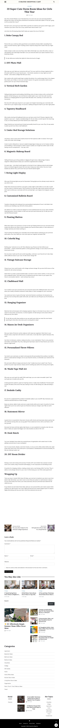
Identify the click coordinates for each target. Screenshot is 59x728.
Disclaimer (38, 723)
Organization (7, 683)
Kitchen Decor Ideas (9, 677)
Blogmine (36, 726)
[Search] (54, 1)
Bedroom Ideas (8, 660)
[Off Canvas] (5, 1)
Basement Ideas (8, 654)
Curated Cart (49, 715)
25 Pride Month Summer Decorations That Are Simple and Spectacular (46, 638)
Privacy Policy (32, 723)
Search (6, 601)
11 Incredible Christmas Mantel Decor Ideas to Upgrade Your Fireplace (33, 698)
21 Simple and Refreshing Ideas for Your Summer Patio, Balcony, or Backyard (46, 611)
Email (32, 556)
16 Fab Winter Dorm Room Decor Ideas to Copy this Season (29, 594)
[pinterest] (29, 720)
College (29, 6)
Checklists (7, 662)
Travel (5, 689)
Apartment (7, 651)
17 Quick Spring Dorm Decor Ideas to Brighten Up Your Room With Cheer (12, 594)
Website (6, 561)
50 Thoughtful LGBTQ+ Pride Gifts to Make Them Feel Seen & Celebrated (46, 629)
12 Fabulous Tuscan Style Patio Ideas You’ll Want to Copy (34, 707)
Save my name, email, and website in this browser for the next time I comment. (26, 567)
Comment (7, 543)
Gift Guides (7, 668)
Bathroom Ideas (8, 657)
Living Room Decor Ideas (10, 680)
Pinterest (10, 702)
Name (6, 556)
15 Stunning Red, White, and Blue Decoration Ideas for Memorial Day (46, 620)
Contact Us (25, 723)
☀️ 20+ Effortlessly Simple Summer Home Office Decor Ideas (15, 626)
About (20, 723)
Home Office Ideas (9, 674)
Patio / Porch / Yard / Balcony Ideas (13, 686)
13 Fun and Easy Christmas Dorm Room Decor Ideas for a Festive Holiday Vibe (46, 594)
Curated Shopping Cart (30, 2)
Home (5, 671)
